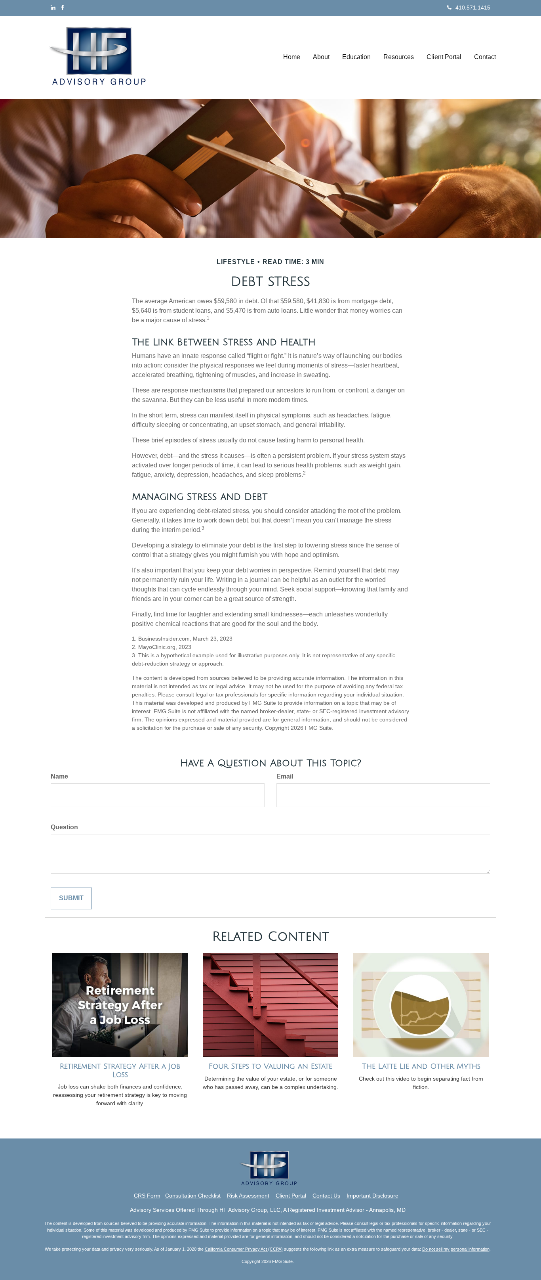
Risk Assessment (248, 1195)
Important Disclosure (372, 1195)
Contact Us (326, 1195)
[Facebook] (62, 7)
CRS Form (147, 1195)
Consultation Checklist (193, 1195)
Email (284, 776)
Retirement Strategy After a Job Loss (120, 1070)
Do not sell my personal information (456, 1249)
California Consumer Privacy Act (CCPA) (244, 1249)
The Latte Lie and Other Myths (421, 1066)
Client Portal (291, 1195)
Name (59, 776)
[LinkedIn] (53, 7)
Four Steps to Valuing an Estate (270, 1066)
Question (64, 827)
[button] (321, 57)
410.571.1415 (472, 7)
